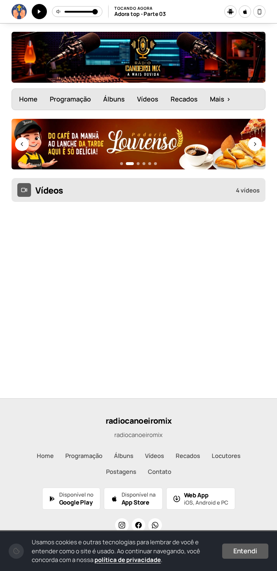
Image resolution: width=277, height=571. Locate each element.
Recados (184, 99)
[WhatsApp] (155, 525)
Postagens (121, 471)
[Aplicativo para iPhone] (245, 11)
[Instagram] (122, 525)
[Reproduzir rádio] (39, 11)
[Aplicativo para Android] (230, 11)
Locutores (226, 455)
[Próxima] (255, 144)
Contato (159, 471)
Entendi (245, 550)
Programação (70, 99)
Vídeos (147, 99)
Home (28, 99)
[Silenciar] (59, 11)
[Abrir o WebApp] (259, 11)
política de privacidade (127, 559)
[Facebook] (138, 525)
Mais (220, 99)
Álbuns (114, 99)
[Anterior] (22, 144)
